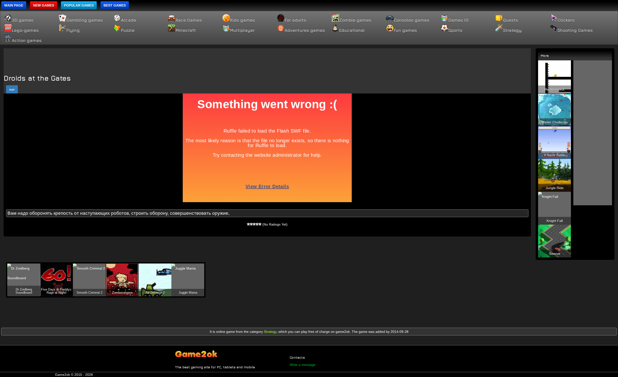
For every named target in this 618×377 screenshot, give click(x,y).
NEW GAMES (43, 5)
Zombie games (355, 20)
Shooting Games (575, 30)
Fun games (405, 30)
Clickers (566, 20)
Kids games (242, 20)
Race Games (189, 20)
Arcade (128, 20)
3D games (22, 20)
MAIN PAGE (13, 5)
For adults (295, 20)
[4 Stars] (257, 224)
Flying (73, 30)
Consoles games (411, 20)
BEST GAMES (115, 5)
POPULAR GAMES (79, 5)
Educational (352, 30)
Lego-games (25, 30)
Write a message (303, 365)
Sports (455, 30)
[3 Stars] (254, 224)
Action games (27, 40)
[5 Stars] (260, 224)
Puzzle (127, 30)
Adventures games (305, 30)
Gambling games (84, 20)
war (12, 89)
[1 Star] (248, 224)
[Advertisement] (267, 59)
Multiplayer (242, 30)
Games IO (458, 20)
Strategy (512, 30)
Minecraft (186, 30)
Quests (510, 20)
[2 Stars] (251, 224)
